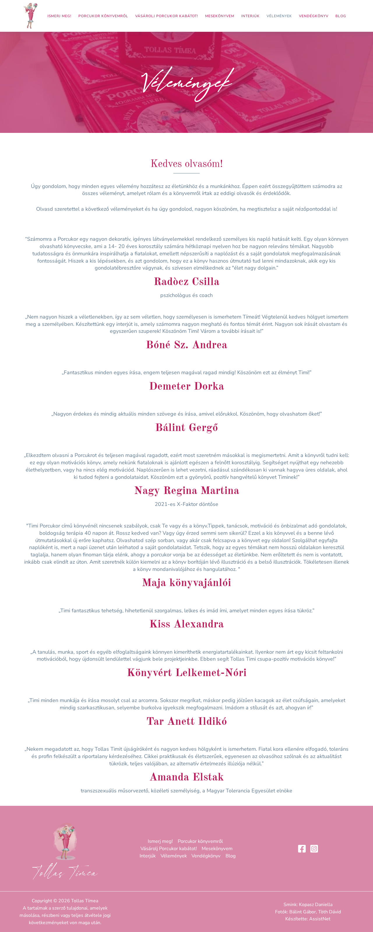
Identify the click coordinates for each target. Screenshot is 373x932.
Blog (340, 16)
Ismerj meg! (59, 16)
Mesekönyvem (219, 16)
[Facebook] (302, 848)
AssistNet (319, 919)
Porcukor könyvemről (103, 16)
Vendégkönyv (313, 16)
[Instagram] (314, 848)
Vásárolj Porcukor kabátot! (166, 16)
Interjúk (250, 16)
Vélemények (279, 16)
